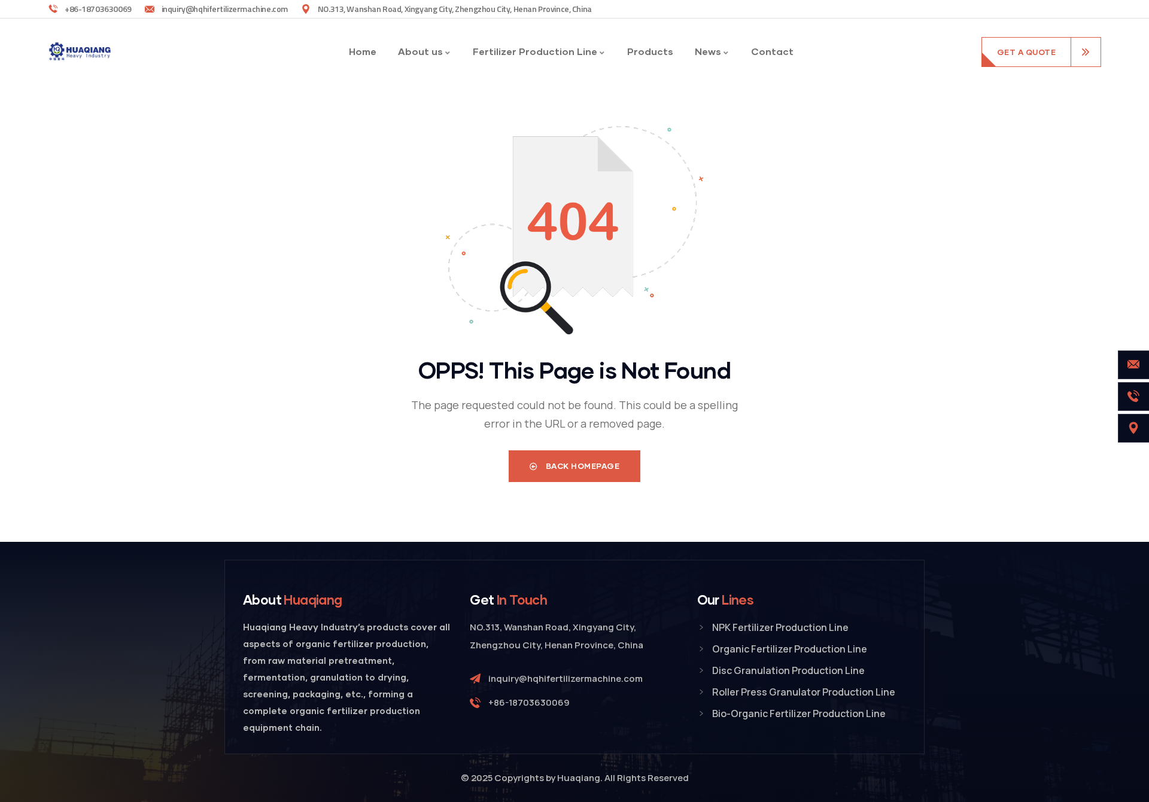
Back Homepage (581, 466)
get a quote (1026, 52)
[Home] (81, 51)
